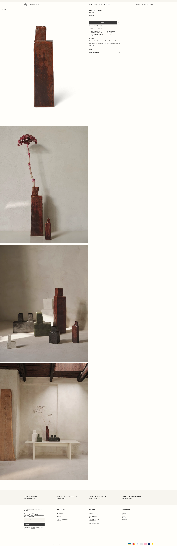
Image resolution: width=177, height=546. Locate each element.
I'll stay (88, 281)
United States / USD (88, 271)
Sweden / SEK (88, 277)
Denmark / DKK (88, 275)
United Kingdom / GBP (88, 273)
